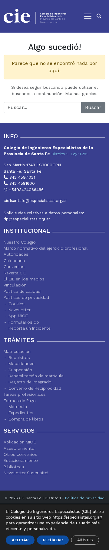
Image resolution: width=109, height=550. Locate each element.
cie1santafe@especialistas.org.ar (35, 200)
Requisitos (19, 357)
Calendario (14, 260)
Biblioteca (14, 466)
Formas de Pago (20, 400)
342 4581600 (21, 183)
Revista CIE (15, 272)
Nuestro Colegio (20, 242)
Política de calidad (22, 291)
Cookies (16, 303)
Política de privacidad (84, 498)
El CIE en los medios (24, 279)
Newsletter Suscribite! (26, 472)
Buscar (93, 107)
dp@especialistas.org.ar (27, 218)
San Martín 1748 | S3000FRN (32, 164)
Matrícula (17, 406)
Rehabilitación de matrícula (36, 375)
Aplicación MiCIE (20, 442)
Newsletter (19, 309)
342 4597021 (21, 177)
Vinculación (15, 285)
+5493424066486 (25, 189)
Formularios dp (23, 322)
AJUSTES (85, 540)
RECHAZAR (53, 540)
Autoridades (16, 254)
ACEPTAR (20, 540)
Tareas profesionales (25, 394)
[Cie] (35, 16)
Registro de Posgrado (29, 381)
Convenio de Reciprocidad (34, 388)
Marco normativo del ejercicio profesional (46, 248)
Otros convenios (20, 454)
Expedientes (20, 412)
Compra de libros (26, 419)
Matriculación (17, 351)
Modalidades (21, 363)
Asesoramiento (19, 448)
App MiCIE (18, 315)
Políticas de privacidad (26, 297)
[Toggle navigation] (82, 16)
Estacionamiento (21, 460)
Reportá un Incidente (29, 328)
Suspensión (20, 369)
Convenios (14, 266)
